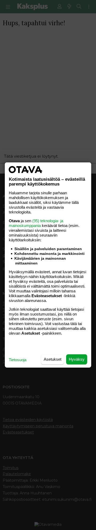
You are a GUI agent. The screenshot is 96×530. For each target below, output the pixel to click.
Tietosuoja (17, 359)
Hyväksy (77, 359)
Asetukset (52, 359)
